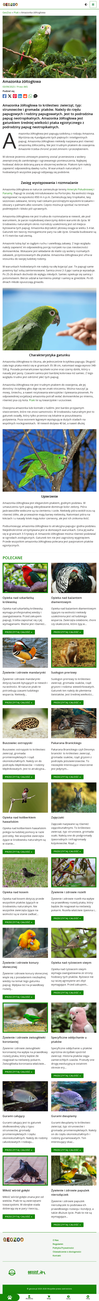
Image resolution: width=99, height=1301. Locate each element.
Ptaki (32, 400)
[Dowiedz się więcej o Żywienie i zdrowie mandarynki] (25, 652)
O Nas (56, 1240)
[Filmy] (88, 1296)
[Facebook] (4, 96)
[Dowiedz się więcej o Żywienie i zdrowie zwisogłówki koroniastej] (25, 1017)
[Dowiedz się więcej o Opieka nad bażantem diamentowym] (74, 577)
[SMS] (35, 96)
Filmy (88, 1299)
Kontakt (57, 1255)
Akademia (29, 1299)
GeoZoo (7, 12)
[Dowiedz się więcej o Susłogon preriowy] (74, 652)
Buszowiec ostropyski (17, 743)
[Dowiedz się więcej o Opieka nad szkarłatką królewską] (25, 577)
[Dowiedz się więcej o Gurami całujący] (25, 1096)
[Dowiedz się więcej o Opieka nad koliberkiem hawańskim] (25, 797)
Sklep (49, 1299)
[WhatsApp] (30, 96)
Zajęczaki (57, 817)
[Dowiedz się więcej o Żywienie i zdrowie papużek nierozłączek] (74, 1170)
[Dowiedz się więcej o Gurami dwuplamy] (74, 1096)
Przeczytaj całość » (18, 632)
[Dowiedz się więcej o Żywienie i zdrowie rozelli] (74, 872)
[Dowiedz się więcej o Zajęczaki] (74, 797)
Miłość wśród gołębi (16, 1190)
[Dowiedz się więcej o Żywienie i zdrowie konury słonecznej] (25, 942)
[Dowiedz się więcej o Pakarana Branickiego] (74, 723)
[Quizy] (68, 1296)
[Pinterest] (15, 96)
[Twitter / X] (10, 96)
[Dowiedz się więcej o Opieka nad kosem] (25, 872)
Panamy (7, 193)
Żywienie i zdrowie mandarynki (24, 672)
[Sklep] (49, 1296)
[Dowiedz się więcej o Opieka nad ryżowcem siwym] (74, 942)
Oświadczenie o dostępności (67, 1251)
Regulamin (58, 1244)
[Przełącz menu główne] (93, 4)
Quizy (68, 1299)
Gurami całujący (14, 1116)
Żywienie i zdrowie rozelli (68, 892)
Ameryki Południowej (80, 189)
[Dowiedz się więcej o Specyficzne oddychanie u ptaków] (74, 1017)
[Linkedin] (20, 96)
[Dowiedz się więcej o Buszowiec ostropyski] (25, 723)
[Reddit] (25, 96)
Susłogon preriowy (64, 672)
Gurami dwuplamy (64, 1116)
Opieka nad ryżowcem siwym (71, 962)
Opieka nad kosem (15, 892)
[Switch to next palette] (86, 4)
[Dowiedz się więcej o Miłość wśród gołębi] (25, 1170)
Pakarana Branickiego (66, 743)
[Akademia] (29, 1296)
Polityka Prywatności (63, 1247)
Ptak (16, 12)
